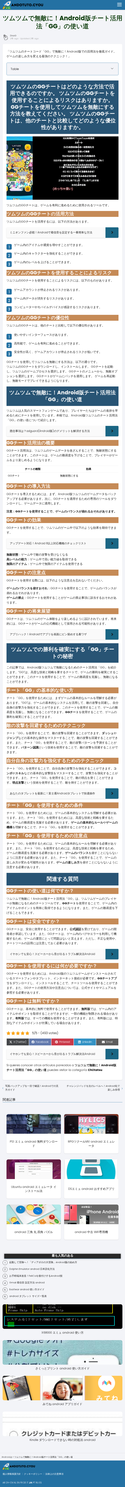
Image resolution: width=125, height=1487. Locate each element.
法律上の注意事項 (54, 1474)
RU (37, 1482)
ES (40, 1482)
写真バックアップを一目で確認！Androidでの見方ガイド (31, 1087)
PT (34, 1482)
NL (15, 1482)
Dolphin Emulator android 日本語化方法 (32, 1269)
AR (4, 1482)
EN (18, 1482)
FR (21, 1482)
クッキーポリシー (33, 1474)
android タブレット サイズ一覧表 (28, 1296)
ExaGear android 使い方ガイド (26, 1289)
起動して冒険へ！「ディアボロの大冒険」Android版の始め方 (43, 1262)
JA (30, 1482)
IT (27, 1482)
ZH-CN (9, 1482)
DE (24, 1482)
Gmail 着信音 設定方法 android (27, 1282)
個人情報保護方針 (12, 1474)
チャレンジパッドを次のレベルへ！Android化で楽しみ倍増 (93, 1087)
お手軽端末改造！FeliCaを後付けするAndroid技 (35, 1275)
